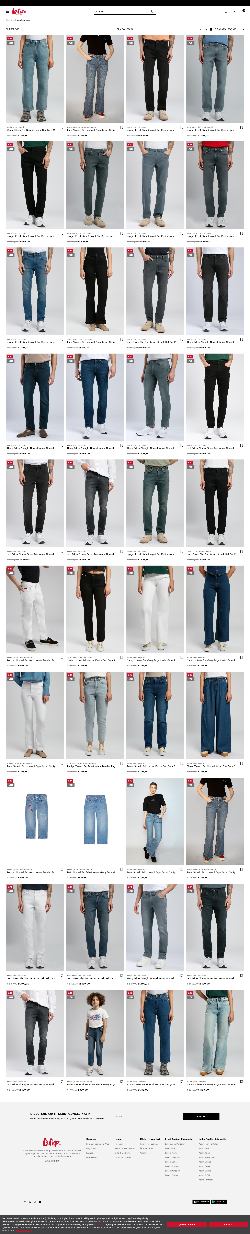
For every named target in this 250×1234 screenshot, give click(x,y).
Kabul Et (228, 1224)
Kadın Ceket (205, 1161)
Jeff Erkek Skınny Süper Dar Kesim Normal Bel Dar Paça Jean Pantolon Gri (92, 554)
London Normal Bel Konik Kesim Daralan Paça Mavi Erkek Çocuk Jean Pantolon (32, 872)
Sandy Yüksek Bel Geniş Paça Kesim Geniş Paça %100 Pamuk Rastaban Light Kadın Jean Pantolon (212, 1084)
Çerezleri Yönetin (187, 1224)
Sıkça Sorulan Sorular (125, 1148)
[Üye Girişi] (234, 11)
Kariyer (89, 1152)
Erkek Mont (170, 1148)
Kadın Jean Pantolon (208, 1143)
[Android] (219, 1202)
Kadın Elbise (204, 1166)
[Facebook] (25, 1202)
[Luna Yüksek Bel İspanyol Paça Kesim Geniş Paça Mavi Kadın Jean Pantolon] (95, 79)
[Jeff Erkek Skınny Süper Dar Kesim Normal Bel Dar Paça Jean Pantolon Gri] (95, 503)
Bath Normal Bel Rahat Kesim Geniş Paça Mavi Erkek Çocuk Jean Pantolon (92, 872)
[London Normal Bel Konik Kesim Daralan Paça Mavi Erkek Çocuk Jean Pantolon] (35, 821)
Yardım (143, 1152)
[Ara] (153, 11)
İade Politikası (146, 1148)
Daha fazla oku (52, 1161)
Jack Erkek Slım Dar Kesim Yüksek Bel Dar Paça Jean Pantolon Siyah (212, 554)
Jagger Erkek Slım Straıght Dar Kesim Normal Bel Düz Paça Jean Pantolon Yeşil (92, 236)
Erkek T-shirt (171, 1175)
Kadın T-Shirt (205, 1175)
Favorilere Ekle (62, 127)
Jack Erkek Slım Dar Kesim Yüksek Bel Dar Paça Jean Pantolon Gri (152, 342)
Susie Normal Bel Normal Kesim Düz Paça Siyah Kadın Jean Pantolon (92, 660)
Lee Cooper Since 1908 (97, 1143)
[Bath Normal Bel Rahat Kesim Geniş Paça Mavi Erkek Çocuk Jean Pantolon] (95, 821)
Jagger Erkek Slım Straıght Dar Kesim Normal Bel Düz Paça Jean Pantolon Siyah (152, 130)
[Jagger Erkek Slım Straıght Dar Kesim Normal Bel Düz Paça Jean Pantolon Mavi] (35, 291)
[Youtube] (40, 1202)
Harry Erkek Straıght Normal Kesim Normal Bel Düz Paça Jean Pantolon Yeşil (152, 448)
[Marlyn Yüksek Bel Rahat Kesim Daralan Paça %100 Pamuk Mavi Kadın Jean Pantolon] (95, 715)
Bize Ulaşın (91, 1157)
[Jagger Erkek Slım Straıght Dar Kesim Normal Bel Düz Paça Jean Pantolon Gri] (215, 79)
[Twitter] (30, 1202)
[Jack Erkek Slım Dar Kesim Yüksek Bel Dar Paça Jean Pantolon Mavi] (95, 927)
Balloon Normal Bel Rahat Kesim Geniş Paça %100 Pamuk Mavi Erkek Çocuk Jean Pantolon (92, 1084)
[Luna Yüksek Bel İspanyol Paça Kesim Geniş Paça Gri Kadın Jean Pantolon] (95, 291)
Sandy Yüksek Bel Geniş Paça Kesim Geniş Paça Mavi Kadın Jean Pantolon (212, 660)
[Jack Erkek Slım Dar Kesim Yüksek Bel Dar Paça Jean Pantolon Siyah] (215, 503)
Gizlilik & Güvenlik (123, 1157)
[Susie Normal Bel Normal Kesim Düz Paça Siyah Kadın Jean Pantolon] (95, 609)
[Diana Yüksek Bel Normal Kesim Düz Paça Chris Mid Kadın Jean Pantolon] (155, 715)
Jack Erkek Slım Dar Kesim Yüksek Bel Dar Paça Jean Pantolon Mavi (92, 978)
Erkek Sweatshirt (173, 1157)
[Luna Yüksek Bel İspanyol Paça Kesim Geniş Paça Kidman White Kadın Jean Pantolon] (35, 715)
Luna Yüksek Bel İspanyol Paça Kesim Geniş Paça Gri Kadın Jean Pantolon (92, 342)
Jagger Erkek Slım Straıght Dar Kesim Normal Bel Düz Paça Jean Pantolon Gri (212, 130)
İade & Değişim (122, 1152)
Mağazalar (91, 1148)
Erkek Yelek (171, 1152)
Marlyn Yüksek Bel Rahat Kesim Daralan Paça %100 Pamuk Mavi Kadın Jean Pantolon (92, 766)
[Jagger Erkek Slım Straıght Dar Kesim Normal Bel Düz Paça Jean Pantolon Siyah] (155, 79)
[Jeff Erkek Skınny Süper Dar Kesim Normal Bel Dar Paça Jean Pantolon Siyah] (215, 397)
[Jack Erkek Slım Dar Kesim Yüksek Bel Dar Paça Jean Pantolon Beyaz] (35, 927)
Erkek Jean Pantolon (175, 1143)
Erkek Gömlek (172, 1166)
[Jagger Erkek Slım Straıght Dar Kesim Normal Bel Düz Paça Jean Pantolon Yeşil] (95, 185)
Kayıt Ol (201, 1116)
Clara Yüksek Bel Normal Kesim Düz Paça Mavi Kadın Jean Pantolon (32, 130)
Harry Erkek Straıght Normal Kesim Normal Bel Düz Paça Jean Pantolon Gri (212, 342)
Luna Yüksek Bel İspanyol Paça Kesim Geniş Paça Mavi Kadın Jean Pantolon (92, 130)
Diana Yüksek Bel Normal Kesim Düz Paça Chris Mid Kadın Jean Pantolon (152, 766)
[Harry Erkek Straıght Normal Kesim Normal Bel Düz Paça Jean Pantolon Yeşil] (155, 397)
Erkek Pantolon (172, 1170)
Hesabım (119, 1143)
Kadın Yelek (204, 1152)
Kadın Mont (204, 1148)
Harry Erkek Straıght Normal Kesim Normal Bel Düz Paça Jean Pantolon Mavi (32, 448)
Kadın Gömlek (205, 1170)
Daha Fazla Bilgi (24, 1230)
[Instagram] (35, 1202)
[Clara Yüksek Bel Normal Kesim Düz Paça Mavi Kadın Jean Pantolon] (35, 79)
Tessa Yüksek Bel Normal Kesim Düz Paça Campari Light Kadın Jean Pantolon (212, 766)
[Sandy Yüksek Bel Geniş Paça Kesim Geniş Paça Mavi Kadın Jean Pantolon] (215, 609)
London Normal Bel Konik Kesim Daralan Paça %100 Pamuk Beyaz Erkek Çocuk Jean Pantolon (32, 660)
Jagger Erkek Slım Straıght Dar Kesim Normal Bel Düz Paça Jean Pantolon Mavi (32, 342)
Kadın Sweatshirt (207, 1157)
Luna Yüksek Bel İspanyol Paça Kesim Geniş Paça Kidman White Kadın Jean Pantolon (32, 766)
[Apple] (201, 1202)
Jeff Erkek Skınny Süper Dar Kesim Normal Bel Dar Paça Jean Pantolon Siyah (212, 448)
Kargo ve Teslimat (149, 1143)
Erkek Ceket (171, 1161)
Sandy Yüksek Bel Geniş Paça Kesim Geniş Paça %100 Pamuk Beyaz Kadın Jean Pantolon (152, 660)
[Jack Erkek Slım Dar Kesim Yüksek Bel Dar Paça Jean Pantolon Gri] (155, 291)
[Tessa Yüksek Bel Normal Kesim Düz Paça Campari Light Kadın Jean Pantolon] (215, 715)
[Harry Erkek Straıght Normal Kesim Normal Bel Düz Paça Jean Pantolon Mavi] (35, 397)
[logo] (52, 1142)
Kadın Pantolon (206, 1179)
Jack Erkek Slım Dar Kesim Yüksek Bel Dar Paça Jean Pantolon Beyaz (32, 978)
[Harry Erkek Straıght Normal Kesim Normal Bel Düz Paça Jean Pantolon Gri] (215, 291)
